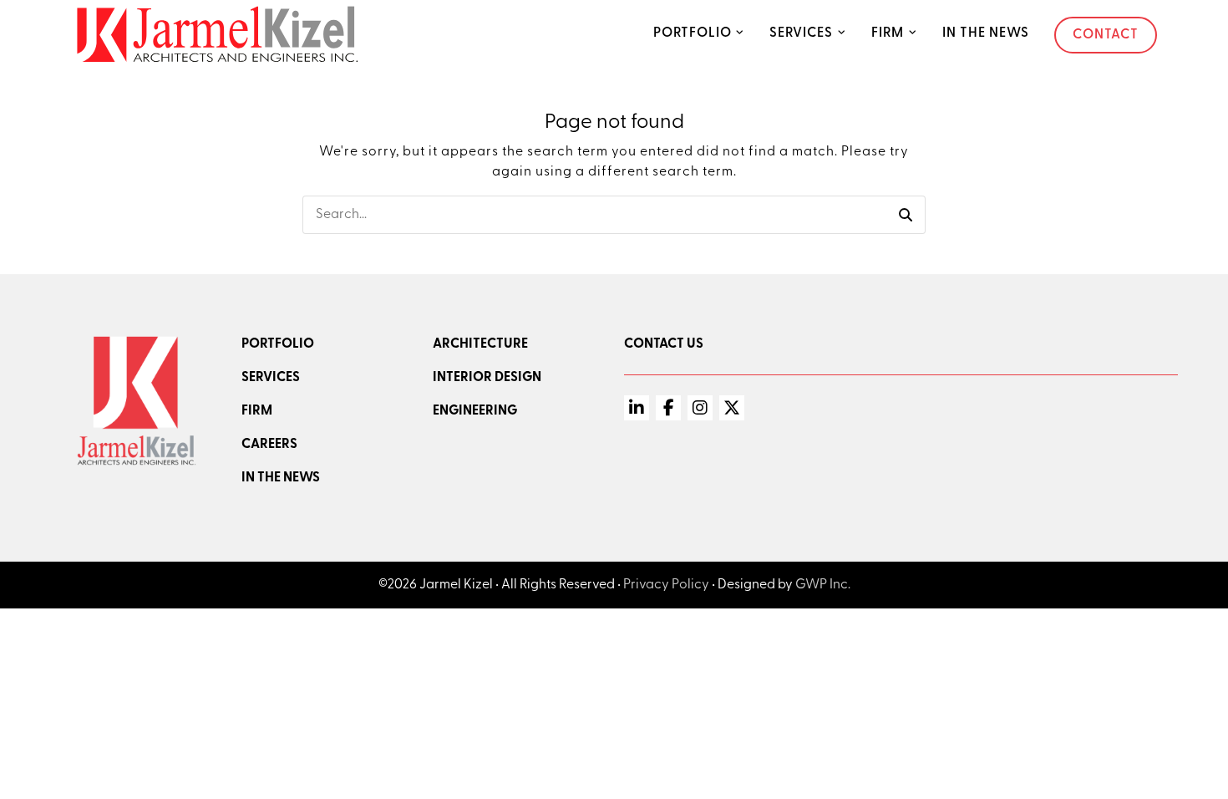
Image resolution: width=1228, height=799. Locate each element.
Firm (887, 33)
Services (801, 33)
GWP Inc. (822, 585)
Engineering (475, 411)
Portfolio (692, 33)
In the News (985, 33)
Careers (269, 444)
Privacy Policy (666, 585)
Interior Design (487, 377)
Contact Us (663, 344)
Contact (1106, 35)
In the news (280, 478)
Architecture (480, 344)
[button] (905, 214)
